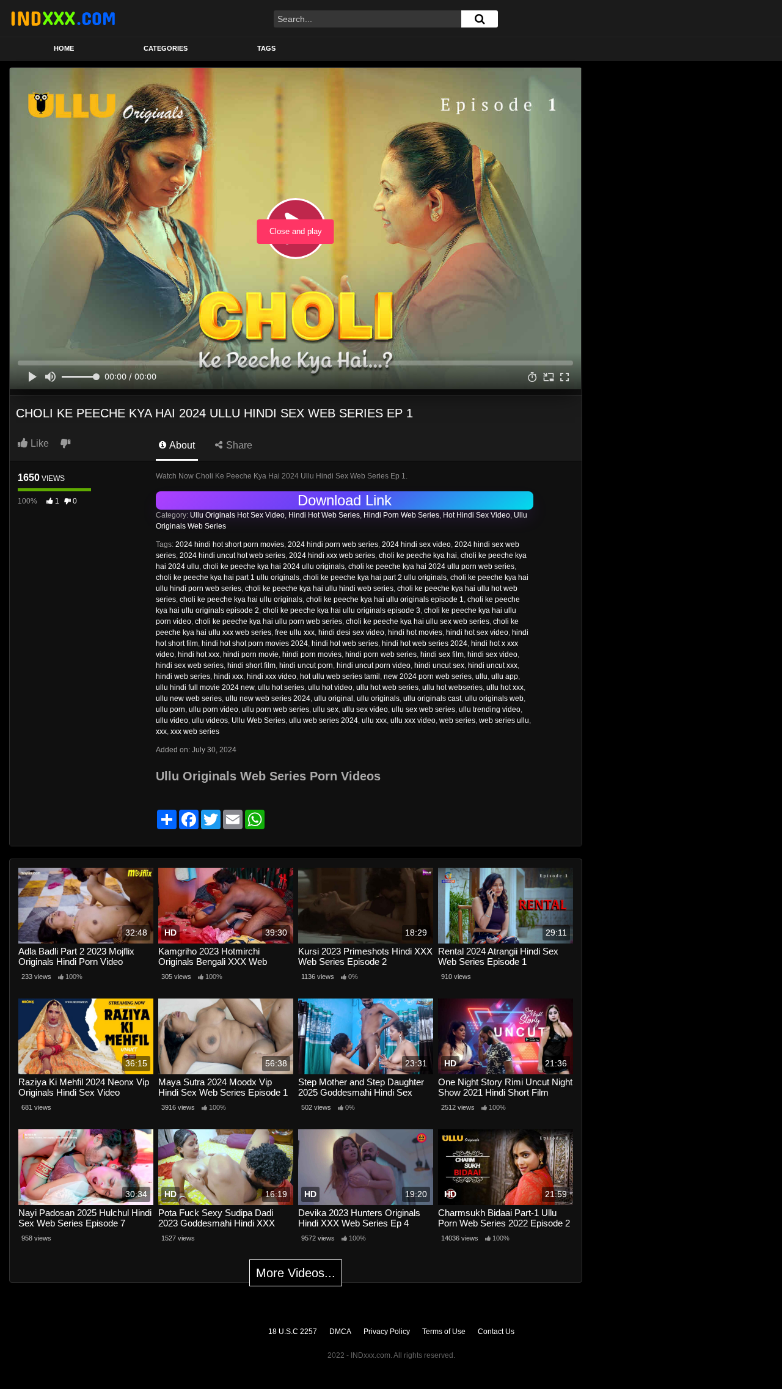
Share (238, 445)
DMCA (340, 1331)
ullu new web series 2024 (267, 698)
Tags (266, 48)
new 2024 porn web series (428, 676)
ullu (481, 676)
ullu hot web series (387, 687)
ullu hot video (330, 687)
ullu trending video (490, 709)
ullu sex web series (423, 709)
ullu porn (170, 709)
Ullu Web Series (258, 720)
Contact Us (496, 1331)
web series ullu (504, 720)
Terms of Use (444, 1331)
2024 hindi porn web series (333, 544)
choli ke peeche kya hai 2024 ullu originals (274, 566)
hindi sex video (492, 654)
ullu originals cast (432, 698)
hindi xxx (228, 676)
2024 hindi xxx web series (332, 555)
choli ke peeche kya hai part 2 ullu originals (375, 577)
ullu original (333, 698)
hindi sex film (442, 654)
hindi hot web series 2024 (424, 643)
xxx (161, 731)
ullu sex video (365, 709)
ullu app (504, 676)
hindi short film (251, 665)
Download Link (345, 500)
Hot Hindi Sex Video (476, 515)
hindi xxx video (271, 676)
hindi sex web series (190, 665)
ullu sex (325, 709)
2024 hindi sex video (416, 544)
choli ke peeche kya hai (418, 555)
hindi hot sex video (477, 632)
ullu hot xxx (505, 687)
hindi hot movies (415, 632)
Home (64, 48)
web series (457, 720)
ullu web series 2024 (323, 720)
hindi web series (183, 676)
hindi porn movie (251, 654)
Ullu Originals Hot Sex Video (237, 515)
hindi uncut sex (439, 665)
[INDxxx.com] (63, 18)
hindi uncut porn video (374, 665)
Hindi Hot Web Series (324, 515)
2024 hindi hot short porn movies (229, 544)
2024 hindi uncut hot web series (232, 555)
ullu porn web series (275, 709)
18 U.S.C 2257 (292, 1331)
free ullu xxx (295, 632)
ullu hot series (281, 687)
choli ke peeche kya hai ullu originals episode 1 (385, 599)
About (181, 445)
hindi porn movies (312, 654)
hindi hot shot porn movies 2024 (255, 643)
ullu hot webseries (452, 687)
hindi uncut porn (306, 665)
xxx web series (194, 731)
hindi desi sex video (351, 632)
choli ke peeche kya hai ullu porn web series (268, 621)
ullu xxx (374, 720)
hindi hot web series (345, 643)
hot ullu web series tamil (340, 676)
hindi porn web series (381, 654)
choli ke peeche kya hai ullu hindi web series (319, 588)
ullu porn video (213, 709)
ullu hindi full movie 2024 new (205, 687)
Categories (166, 48)
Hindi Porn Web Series (401, 515)
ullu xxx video (413, 720)
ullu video (172, 720)
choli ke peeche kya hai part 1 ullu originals (227, 577)
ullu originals (378, 698)
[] (479, 18)
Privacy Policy (387, 1331)
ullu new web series (189, 698)
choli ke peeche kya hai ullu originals (241, 599)
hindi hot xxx (198, 654)
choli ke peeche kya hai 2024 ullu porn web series (431, 566)
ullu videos (210, 720)
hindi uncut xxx (492, 665)
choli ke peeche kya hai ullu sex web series (417, 621)
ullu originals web (494, 698)
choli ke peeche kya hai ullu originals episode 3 (341, 610)
